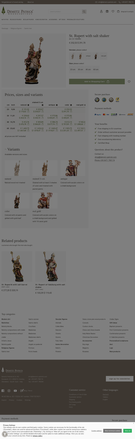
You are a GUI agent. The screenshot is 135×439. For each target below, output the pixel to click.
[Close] (7, 432)
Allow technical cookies (112, 431)
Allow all (127, 431)
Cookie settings (96, 431)
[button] (5, 434)
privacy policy (37, 436)
